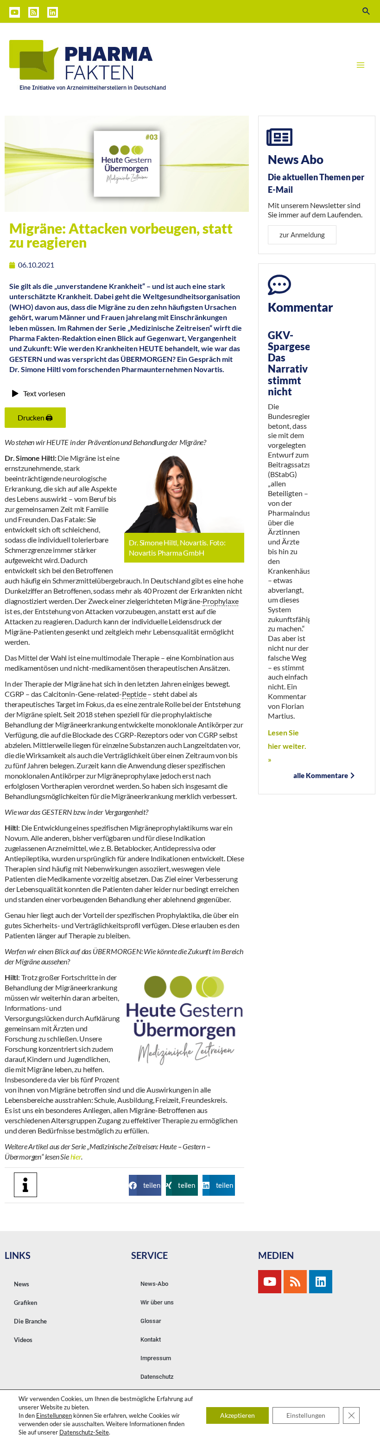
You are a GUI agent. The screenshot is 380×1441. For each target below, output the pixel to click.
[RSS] (33, 12)
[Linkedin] (52, 12)
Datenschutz (157, 1376)
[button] (145, 1185)
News (21, 1284)
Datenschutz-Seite (84, 1432)
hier (75, 1156)
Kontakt (150, 1339)
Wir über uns (157, 1302)
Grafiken (25, 1302)
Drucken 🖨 (35, 417)
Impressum (155, 1358)
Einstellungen (54, 1415)
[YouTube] (14, 12)
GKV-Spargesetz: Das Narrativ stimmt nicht (295, 363)
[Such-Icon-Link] (366, 11)
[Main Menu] (360, 65)
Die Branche (30, 1321)
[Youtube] (269, 1281)
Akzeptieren (237, 1415)
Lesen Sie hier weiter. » (287, 746)
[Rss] (295, 1281)
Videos (23, 1339)
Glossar (150, 1320)
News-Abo (154, 1283)
